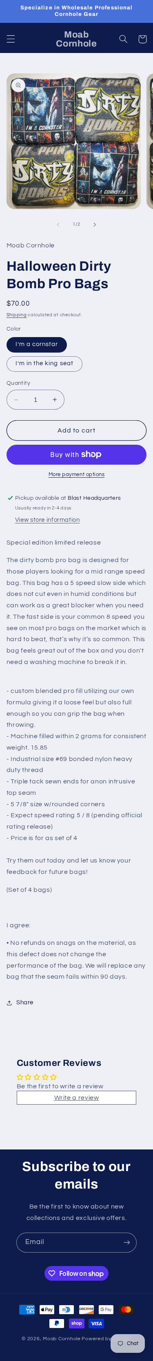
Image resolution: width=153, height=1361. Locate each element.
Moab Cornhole (62, 1339)
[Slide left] (58, 225)
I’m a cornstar (37, 344)
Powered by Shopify (106, 1339)
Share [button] (24, 1002)
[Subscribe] (127, 1243)
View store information (47, 520)
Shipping (17, 315)
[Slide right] (95, 225)
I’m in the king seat (44, 363)
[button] (10, 39)
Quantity (18, 383)
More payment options (77, 474)
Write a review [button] (76, 1097)
